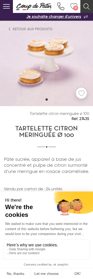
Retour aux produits (32, 29)
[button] (46, 99)
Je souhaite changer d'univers (53, 17)
